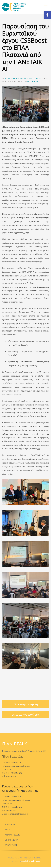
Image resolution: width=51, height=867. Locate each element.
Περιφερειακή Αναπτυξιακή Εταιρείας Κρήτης (23, 79)
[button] (47, 15)
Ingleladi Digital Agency (30, 861)
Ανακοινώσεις (33, 81)
